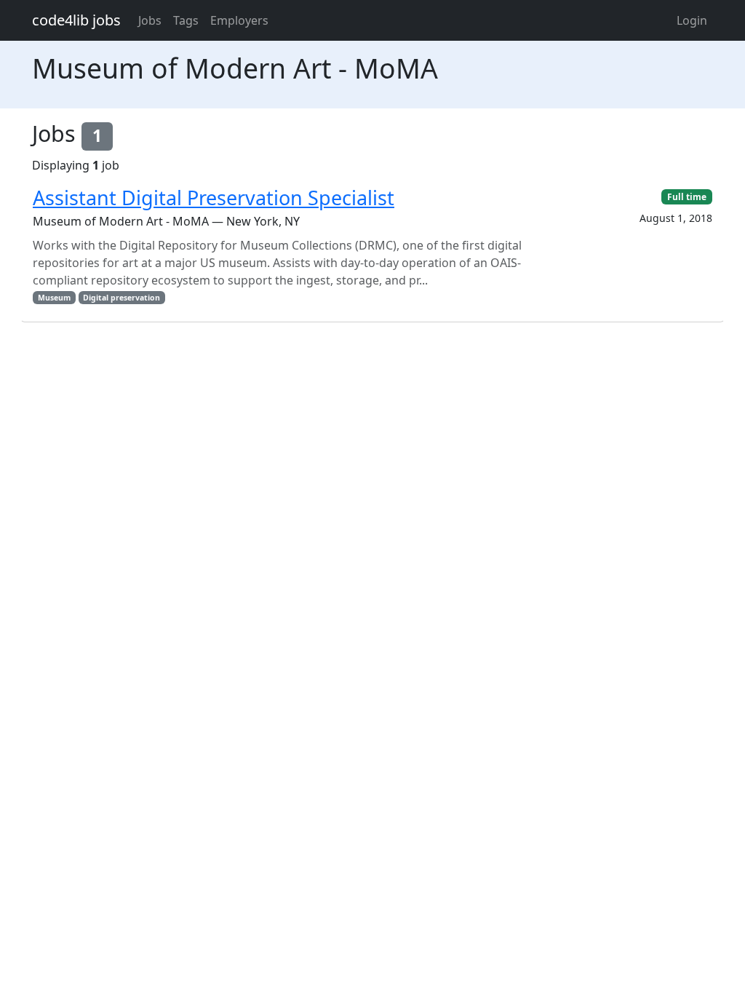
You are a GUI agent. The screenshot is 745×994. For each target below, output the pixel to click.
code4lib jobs (76, 20)
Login (692, 20)
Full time (686, 197)
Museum (54, 298)
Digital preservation (121, 298)
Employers (239, 20)
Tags (186, 20)
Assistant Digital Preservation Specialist (213, 197)
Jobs (150, 20)
